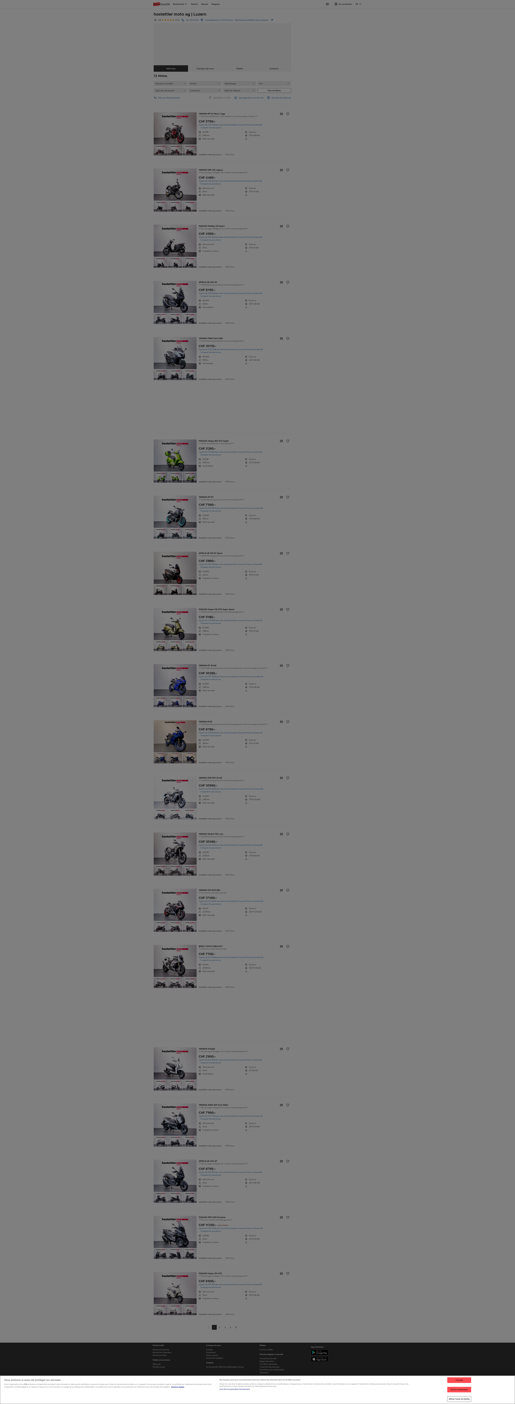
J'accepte (459, 1380)
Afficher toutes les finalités (459, 1399)
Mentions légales (177, 1387)
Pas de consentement (459, 1389)
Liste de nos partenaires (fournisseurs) (234, 1389)
